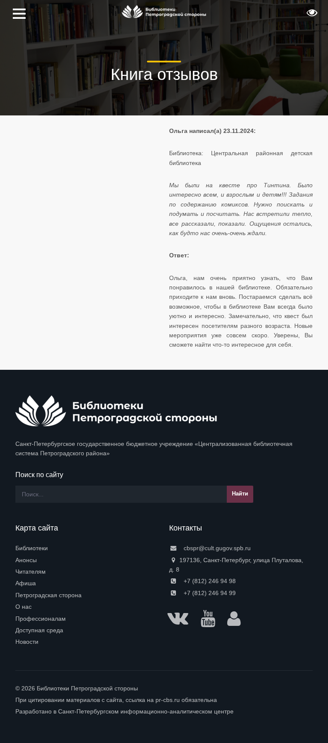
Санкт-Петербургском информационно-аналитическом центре (146, 711)
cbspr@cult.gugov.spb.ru (216, 548)
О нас (23, 606)
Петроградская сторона (48, 595)
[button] (311, 15)
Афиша (25, 583)
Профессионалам (40, 618)
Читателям (30, 571)
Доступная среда (39, 630)
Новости (26, 641)
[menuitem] (87, 548)
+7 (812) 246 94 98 (209, 581)
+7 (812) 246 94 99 (209, 593)
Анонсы (26, 560)
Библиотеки (31, 548)
